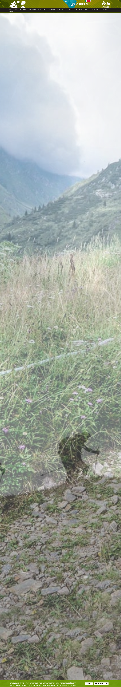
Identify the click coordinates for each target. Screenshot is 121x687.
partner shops (94, 10)
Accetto (89, 683)
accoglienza (42, 10)
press (64, 10)
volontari (51, 10)
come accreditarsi (51, 12)
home (10, 10)
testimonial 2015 (81, 10)
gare (15, 10)
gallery (71, 10)
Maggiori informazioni (101, 683)
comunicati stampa (70, 12)
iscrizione (22, 10)
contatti (12, 11)
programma (32, 10)
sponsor (104, 10)
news (58, 10)
